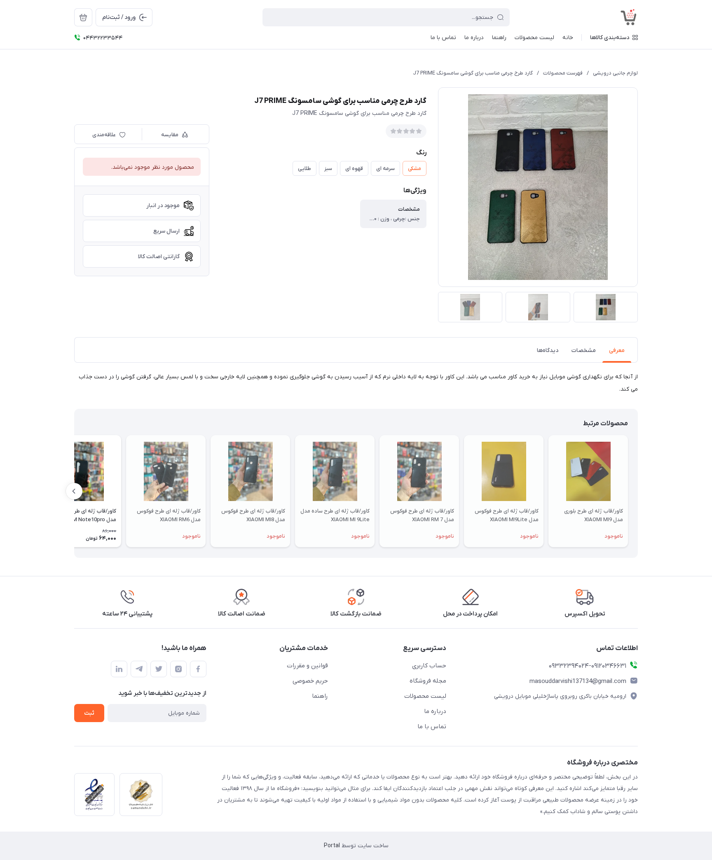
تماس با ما (431, 726)
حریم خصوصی (310, 681)
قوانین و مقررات (307, 666)
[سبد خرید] (83, 17)
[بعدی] (74, 491)
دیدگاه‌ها (547, 350)
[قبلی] (638, 491)
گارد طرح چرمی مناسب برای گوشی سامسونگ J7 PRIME (473, 73)
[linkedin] (119, 669)
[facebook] (198, 669)
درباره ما (435, 711)
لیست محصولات (425, 696)
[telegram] (139, 669)
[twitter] (158, 669)
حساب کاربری (429, 666)
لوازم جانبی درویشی (615, 73)
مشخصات (583, 350)
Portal (332, 846)
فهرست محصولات (563, 73)
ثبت (89, 713)
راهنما (320, 696)
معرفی (617, 350)
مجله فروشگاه (428, 681)
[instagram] (178, 669)
